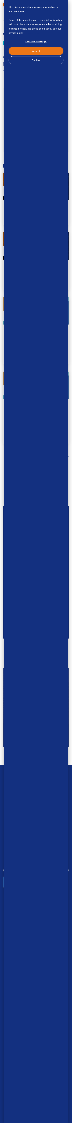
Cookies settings (36, 41)
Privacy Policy (32, 32)
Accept (36, 51)
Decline (36, 60)
